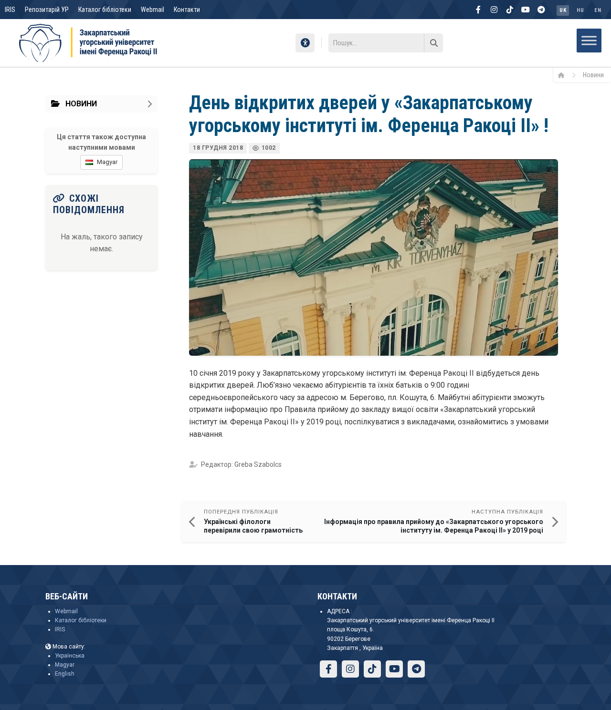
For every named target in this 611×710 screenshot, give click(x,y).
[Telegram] (541, 9)
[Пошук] (433, 42)
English (64, 673)
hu (580, 10)
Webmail (152, 9)
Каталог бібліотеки (104, 9)
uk (562, 10)
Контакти (187, 9)
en (597, 10)
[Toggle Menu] (589, 40)
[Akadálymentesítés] (305, 42)
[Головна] (564, 75)
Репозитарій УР (47, 9)
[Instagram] (494, 9)
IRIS (10, 9)
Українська (69, 655)
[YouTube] (525, 9)
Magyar (64, 664)
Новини (593, 75)
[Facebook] (478, 9)
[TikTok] (509, 9)
